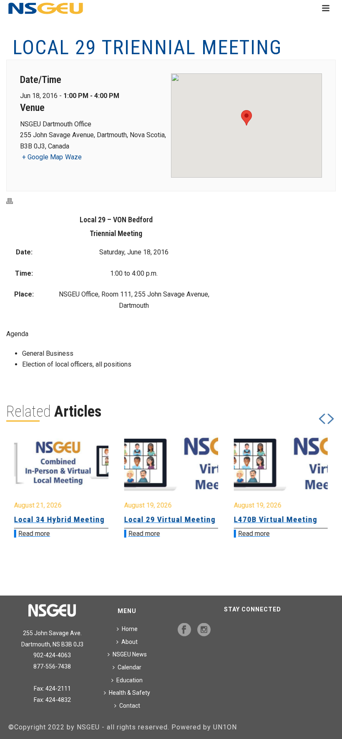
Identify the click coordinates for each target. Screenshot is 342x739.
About (129, 641)
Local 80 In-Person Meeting (298, 524)
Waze (73, 157)
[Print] (13, 201)
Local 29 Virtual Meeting (90, 519)
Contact (129, 705)
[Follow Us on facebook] (184, 630)
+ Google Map (42, 157)
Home (130, 629)
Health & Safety (129, 692)
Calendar (129, 667)
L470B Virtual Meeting (195, 519)
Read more (64, 534)
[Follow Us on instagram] (204, 630)
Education (129, 680)
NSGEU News (130, 654)
